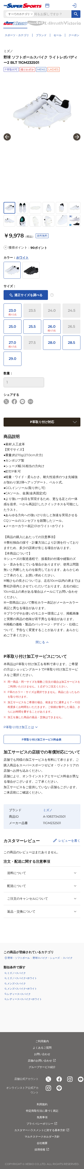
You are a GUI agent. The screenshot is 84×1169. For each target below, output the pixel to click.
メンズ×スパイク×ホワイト (22, 988)
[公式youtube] (80, 1079)
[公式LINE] (59, 1088)
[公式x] (48, 1079)
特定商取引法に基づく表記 (42, 1110)
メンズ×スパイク (16, 983)
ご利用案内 (42, 1041)
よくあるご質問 (42, 1047)
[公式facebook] (59, 1079)
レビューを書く (69, 841)
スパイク (68, 957)
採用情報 (39, 1149)
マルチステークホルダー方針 (42, 1136)
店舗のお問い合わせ (40, 1060)
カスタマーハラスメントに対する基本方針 (39, 1130)
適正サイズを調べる (28, 295)
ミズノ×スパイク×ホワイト (22, 978)
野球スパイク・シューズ (46, 957)
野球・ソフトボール (19, 957)
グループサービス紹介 (42, 1067)
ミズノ (8, 51)
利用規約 (42, 1104)
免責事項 (42, 1117)
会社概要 (42, 1143)
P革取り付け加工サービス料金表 (41, 739)
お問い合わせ (42, 1054)
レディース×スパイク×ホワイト (24, 999)
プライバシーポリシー (39, 1123)
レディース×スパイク (19, 994)
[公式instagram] (70, 1079)
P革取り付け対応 (42, 422)
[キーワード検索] (75, 14)
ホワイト (22, 258)
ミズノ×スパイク (16, 973)
